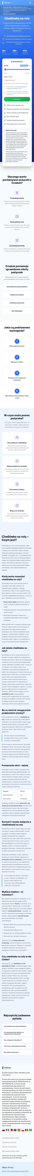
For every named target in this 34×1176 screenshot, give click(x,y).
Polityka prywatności (9, 1142)
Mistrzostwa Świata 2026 (10, 1151)
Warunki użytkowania (9, 1147)
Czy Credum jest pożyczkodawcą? (15, 1026)
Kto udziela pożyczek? (11, 1052)
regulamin (22, 86)
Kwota (6, 66)
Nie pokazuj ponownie (9, 14)
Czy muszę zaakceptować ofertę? (15, 1046)
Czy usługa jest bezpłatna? (13, 1040)
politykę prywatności (12, 88)
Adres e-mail (8, 77)
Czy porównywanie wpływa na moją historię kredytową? (14, 1033)
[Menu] (30, 2)
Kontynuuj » (17, 99)
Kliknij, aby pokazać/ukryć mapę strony (15, 1171)
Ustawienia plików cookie (10, 1138)
